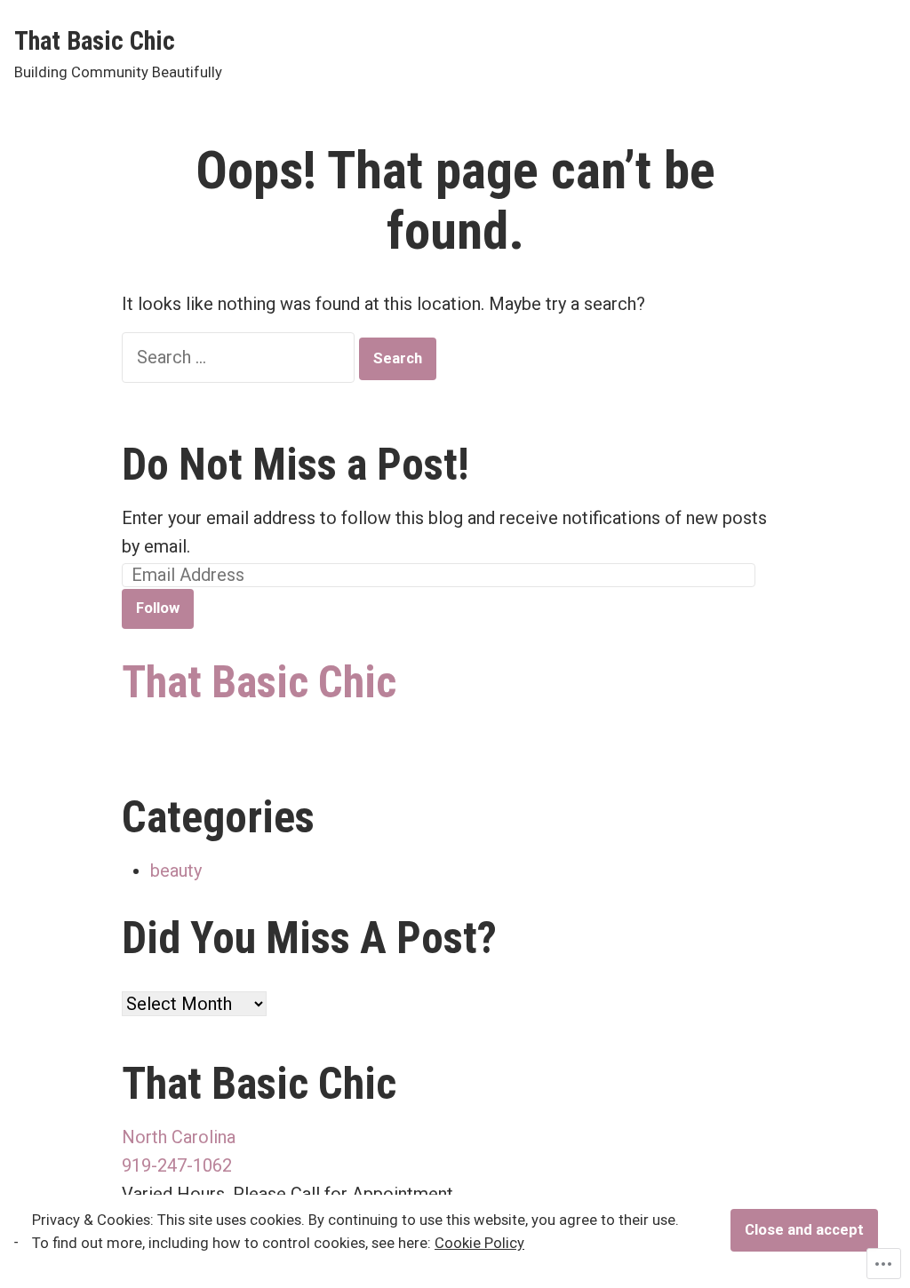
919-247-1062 (177, 1165)
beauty (176, 870)
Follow (158, 608)
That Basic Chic (94, 41)
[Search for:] (240, 357)
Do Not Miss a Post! (295, 464)
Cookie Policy (479, 1243)
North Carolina (178, 1137)
